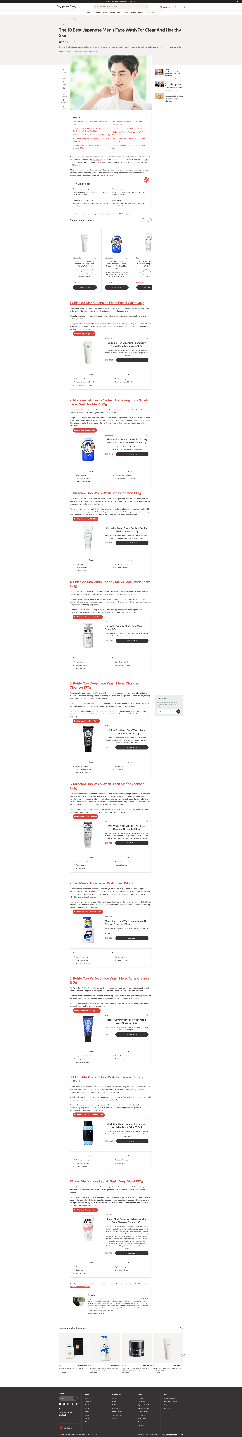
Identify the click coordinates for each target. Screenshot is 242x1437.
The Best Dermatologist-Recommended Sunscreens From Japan (173, 86)
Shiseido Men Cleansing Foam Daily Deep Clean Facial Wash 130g (85, 263)
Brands (140, 13)
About (148, 13)
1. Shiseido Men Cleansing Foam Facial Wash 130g (107, 304)
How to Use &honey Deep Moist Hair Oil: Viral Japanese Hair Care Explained (174, 99)
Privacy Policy (149, 1436)
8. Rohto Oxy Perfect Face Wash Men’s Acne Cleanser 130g (110, 982)
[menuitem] (88, 13)
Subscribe (178, 712)
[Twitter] (64, 1405)
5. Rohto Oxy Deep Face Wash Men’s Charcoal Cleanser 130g (104, 687)
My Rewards (115, 1420)
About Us (140, 1399)
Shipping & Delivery (170, 1399)
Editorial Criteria (143, 1413)
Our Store (141, 1427)
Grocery (97, 13)
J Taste (87, 1399)
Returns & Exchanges (170, 1403)
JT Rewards (141, 1416)
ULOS (106, 1121)
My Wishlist (115, 1406)
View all (178, 1329)
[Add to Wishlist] (95, 258)
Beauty (105, 13)
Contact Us (167, 1410)
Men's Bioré (108, 918)
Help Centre (168, 1406)
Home (119, 13)
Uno (137, 258)
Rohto (107, 727)
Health (112, 13)
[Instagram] (68, 1405)
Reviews (140, 1423)
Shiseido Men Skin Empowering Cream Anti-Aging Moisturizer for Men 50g (135, 1370)
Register (114, 1403)
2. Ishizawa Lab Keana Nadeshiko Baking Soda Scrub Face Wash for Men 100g (109, 403)
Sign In (114, 1399)
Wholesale (115, 1423)
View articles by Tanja (95, 1315)
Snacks (87, 1406)
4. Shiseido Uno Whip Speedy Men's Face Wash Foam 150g (110, 585)
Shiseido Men (77, 258)
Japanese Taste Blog (144, 1406)
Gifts (86, 1423)
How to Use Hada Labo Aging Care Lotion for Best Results (173, 73)
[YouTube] (77, 1405)
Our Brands (141, 1403)
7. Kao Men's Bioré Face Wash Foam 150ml (127, 128)
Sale (153, 13)
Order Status (115, 1410)
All (89, 13)
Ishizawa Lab (109, 258)
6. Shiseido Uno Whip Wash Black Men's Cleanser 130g (107, 787)
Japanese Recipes (143, 1410)
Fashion (133, 13)
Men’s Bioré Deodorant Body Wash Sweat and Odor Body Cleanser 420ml (104, 1370)
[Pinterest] (72, 1405)
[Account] (175, 7)
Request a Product (117, 1416)
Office (126, 13)
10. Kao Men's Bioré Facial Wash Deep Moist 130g (106, 1183)
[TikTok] (60, 1409)
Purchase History (117, 1413)
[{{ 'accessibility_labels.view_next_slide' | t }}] (183, 1357)
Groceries (88, 1403)
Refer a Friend (142, 1420)
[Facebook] (60, 1405)
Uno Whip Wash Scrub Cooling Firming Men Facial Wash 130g (148, 263)
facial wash (97, 159)
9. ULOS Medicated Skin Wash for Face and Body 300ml (106, 1080)
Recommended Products (72, 1329)
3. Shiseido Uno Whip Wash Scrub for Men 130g (91, 135)
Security (156, 1436)
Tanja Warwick (93, 1297)
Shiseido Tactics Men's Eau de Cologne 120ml (72, 1370)
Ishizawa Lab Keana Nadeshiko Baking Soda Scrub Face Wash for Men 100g (116, 265)
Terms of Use (140, 1436)
